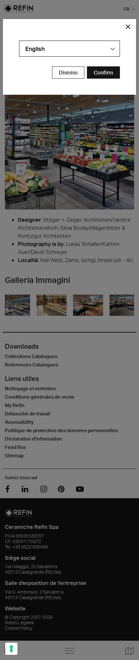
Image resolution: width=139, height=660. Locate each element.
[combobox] (69, 49)
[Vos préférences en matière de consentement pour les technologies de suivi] (11, 649)
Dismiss (68, 72)
